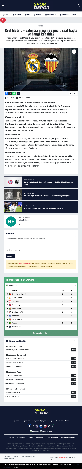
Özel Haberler (51, 14)
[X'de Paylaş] (10, 93)
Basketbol (17, 14)
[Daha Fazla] (18, 93)
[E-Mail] (19, 224)
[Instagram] (37, 426)
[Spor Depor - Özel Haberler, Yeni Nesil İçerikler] (41, 6)
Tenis (28, 14)
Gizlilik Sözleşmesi (28, 456)
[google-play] (46, 431)
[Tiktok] (49, 426)
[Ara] (79, 5)
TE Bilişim (62, 457)
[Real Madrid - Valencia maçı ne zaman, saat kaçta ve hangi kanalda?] (41, 69)
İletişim (7, 456)
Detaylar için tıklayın (41, 333)
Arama (74, 14)
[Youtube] (45, 426)
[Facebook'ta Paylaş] (6, 93)
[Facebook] (29, 426)
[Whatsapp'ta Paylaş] (14, 93)
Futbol (6, 14)
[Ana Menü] (3, 5)
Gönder (10, 256)
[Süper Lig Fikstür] (75, 341)
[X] (33, 426)
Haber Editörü (11, 98)
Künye (16, 456)
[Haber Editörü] (11, 221)
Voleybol (38, 14)
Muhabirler (65, 14)
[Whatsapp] (52, 426)
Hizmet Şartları (9, 458)
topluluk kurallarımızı (25, 263)
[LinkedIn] (41, 426)
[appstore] (34, 431)
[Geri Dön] (3, 20)
